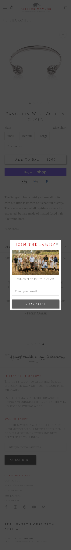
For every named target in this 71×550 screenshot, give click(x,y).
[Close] (56, 243)
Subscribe (35, 304)
